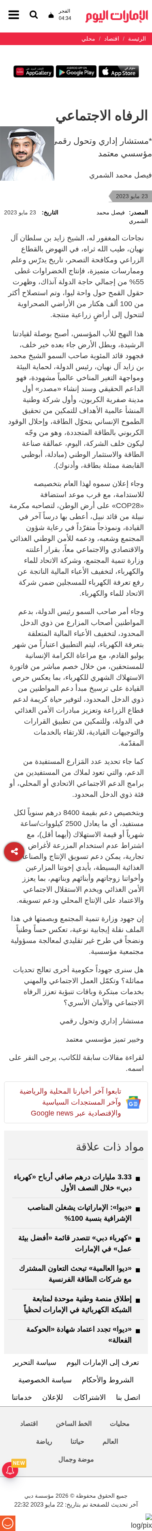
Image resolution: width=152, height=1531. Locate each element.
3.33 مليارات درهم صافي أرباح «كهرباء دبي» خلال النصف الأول (73, 1182)
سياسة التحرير (34, 1362)
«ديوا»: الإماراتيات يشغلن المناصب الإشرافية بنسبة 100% (80, 1212)
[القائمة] (34, 15)
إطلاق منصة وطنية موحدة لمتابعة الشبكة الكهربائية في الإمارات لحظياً (78, 1304)
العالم (110, 1441)
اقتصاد (29, 1423)
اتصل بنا (128, 1397)
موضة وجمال (76, 1459)
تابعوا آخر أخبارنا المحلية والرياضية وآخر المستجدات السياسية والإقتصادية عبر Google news (70, 1102)
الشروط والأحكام (108, 1380)
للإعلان (52, 1397)
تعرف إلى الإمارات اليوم (102, 1362)
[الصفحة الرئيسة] (117, 12)
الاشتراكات (89, 1397)
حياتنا (77, 1441)
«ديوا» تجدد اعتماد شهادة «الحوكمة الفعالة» (79, 1334)
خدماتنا (22, 1397)
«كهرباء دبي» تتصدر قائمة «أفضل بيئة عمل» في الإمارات (75, 1243)
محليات (120, 1423)
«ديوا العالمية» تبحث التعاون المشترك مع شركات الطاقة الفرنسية (75, 1273)
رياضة (44, 1441)
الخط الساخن (74, 1423)
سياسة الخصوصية (45, 1380)
